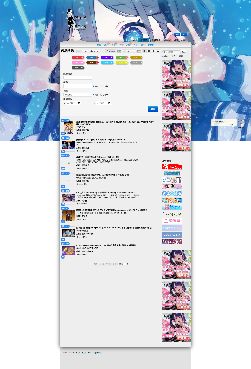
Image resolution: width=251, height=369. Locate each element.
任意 (104, 86)
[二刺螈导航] (172, 213)
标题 (65, 82)
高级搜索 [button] (111, 51)
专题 (85, 51)
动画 (106, 44)
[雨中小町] (172, 173)
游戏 (114, 44)
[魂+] (172, 166)
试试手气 (95, 51)
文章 (99, 44)
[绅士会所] (172, 193)
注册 (177, 34)
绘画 (143, 44)
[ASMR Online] (172, 227)
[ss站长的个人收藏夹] (172, 200)
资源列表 (143, 40)
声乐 (135, 44)
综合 (166, 56)
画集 (128, 44)
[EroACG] (172, 186)
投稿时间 (67, 99)
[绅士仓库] (172, 179)
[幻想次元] (172, 241)
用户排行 (92, 353)
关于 (84, 353)
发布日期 (126, 51)
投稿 (176, 40)
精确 (96, 86)
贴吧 (99, 353)
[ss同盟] (172, 206)
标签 (65, 90)
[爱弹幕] (172, 220)
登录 (184, 34)
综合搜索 (67, 73)
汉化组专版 (155, 40)
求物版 (183, 40)
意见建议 (166, 40)
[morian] (172, 234)
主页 (134, 40)
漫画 (121, 44)
